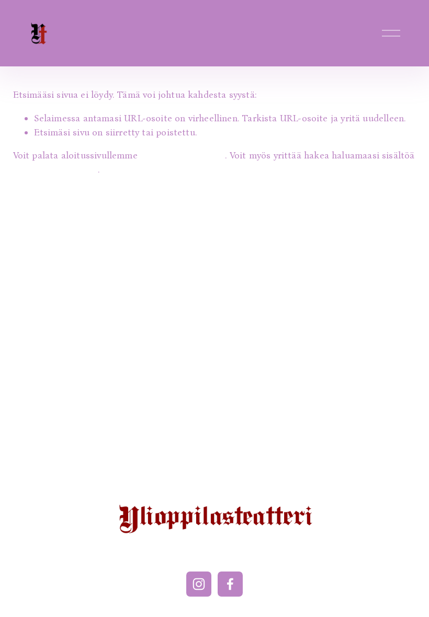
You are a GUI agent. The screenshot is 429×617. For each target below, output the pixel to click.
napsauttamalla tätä (182, 155)
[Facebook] (230, 584)
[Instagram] (198, 584)
